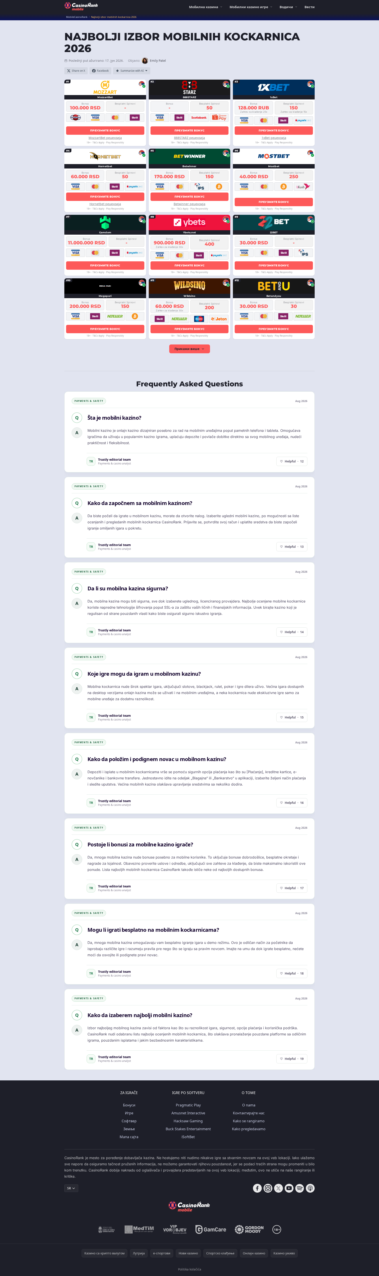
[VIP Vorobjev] (175, 1229)
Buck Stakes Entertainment (188, 1128)
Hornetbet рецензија (105, 204)
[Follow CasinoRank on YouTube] (289, 1188)
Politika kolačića (189, 1269)
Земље (129, 1128)
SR (69, 1188)
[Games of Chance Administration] (106, 1229)
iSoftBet (188, 1136)
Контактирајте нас (249, 1113)
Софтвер (129, 1121)
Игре (129, 1113)
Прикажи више (187, 349)
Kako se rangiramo (249, 1121)
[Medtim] (139, 1229)
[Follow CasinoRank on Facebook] (257, 1188)
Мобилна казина (203, 7)
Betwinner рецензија (189, 204)
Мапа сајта (129, 1136)
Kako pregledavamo (249, 1128)
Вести (310, 7)
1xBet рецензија (274, 138)
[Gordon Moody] (249, 1229)
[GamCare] (210, 1229)
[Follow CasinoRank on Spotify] (299, 1188)
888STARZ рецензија (189, 138)
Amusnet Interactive (188, 1113)
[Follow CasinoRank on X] (278, 1188)
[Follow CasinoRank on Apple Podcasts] (310, 1188)
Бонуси (129, 1105)
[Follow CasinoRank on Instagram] (268, 1188)
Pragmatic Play (188, 1105)
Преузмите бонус (105, 130)
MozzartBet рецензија (105, 138)
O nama (248, 1105)
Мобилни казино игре (249, 7)
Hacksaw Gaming (188, 1121)
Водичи (286, 7)
